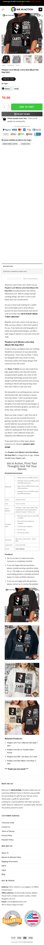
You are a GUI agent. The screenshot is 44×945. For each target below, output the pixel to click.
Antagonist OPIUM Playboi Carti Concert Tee (10, 184)
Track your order (8, 822)
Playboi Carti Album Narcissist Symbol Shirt (11, 218)
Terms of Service (8, 831)
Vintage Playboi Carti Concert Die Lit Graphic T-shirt (11, 252)
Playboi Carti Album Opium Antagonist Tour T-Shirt (31, 218)
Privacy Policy (7, 835)
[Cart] (40, 9)
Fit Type (5, 83)
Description (8, 266)
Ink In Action (20, 549)
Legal (4, 870)
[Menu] (3, 9)
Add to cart (27, 107)
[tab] (22, 266)
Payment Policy (7, 840)
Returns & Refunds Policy (11, 857)
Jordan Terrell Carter (10, 144)
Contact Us (6, 827)
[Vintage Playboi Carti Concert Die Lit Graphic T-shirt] (11, 236)
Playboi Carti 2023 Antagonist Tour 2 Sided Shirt (32, 184)
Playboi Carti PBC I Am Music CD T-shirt (22, 756)
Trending (10, 65)
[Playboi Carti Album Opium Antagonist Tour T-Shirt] (32, 202)
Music (18, 65)
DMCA (4, 866)
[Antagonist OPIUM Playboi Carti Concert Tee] (11, 169)
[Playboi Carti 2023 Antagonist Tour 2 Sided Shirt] (32, 169)
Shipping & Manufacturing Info (15, 271)
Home (4, 65)
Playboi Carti (25, 144)
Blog (3, 874)
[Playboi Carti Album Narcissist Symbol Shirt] (11, 202)
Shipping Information (10, 861)
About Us (5, 853)
